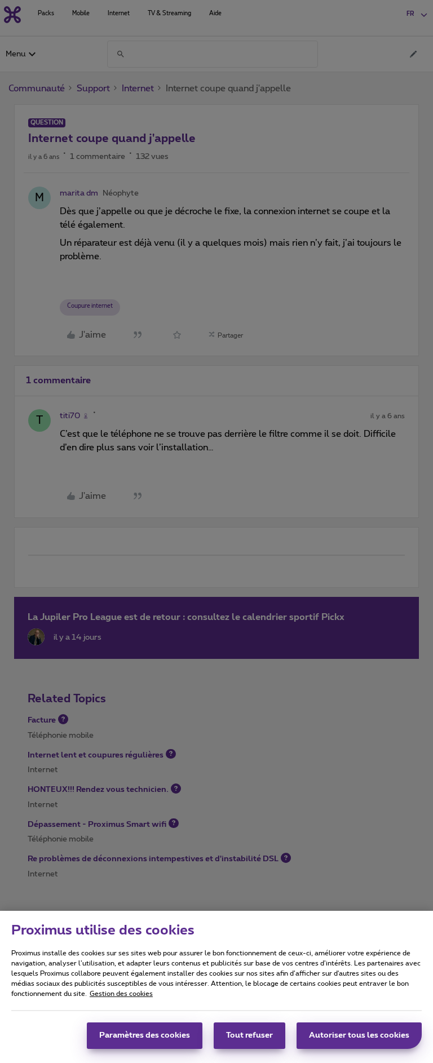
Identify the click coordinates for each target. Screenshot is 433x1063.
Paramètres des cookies (144, 1035)
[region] (216, 987)
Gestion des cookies (121, 993)
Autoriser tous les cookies (359, 1035)
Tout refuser (249, 1035)
